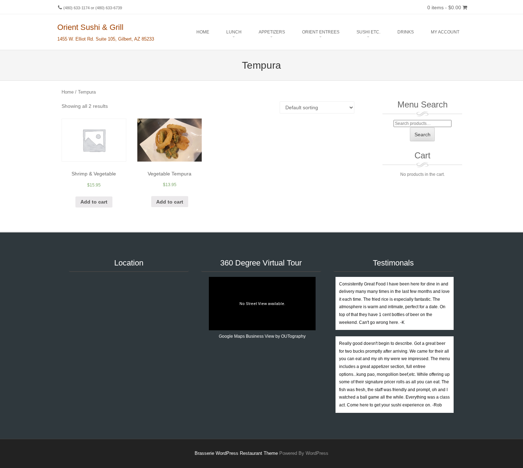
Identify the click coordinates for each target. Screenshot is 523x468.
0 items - (444, 7)
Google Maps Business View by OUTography (262, 336)
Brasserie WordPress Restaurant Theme (236, 453)
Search (422, 134)
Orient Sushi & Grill (90, 27)
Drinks (405, 32)
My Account (445, 32)
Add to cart (93, 202)
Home (202, 32)
